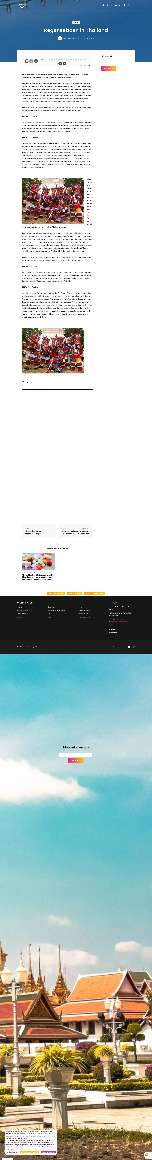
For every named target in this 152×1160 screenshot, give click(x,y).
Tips (23, 572)
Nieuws (19, 607)
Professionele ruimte (85, 617)
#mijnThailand (74, 593)
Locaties (19, 617)
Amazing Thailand (69, 38)
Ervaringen (51, 607)
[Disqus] (57, 424)
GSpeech (89, 65)
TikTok (120, 5)
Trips (49, 614)
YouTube (116, 5)
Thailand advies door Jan (25, 610)
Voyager (76, 22)
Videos (50, 617)
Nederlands (113, 633)
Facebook (103, 5)
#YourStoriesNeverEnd (94, 593)
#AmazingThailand (56, 593)
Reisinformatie (21, 614)
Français (112, 629)
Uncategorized (31, 572)
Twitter (112, 5)
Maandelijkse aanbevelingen (57, 610)
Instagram (107, 5)
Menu (133, 5)
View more (9, 1149)
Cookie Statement (84, 610)
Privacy (81, 607)
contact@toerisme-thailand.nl (120, 622)
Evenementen (83, 614)
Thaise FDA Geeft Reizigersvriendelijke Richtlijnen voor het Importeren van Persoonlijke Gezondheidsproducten (38, 577)
